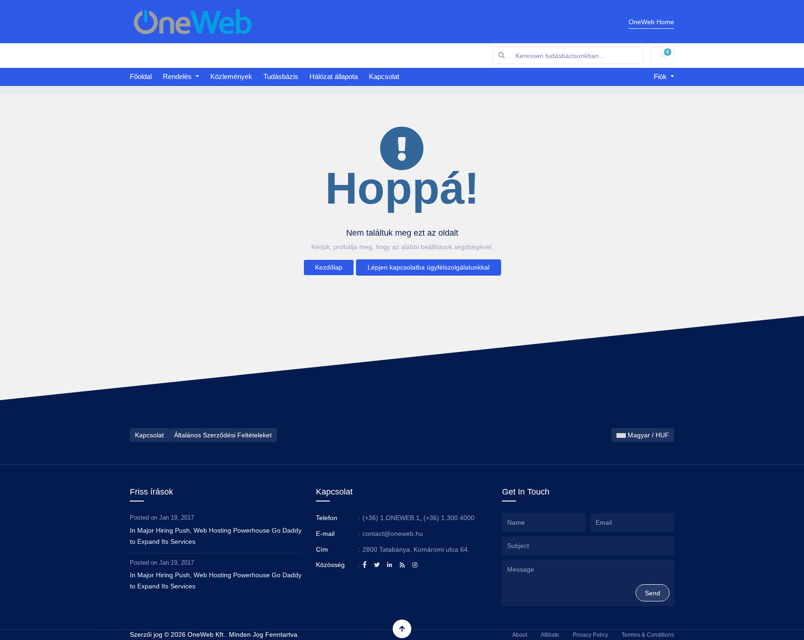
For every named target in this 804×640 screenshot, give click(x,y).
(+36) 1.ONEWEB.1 (391, 517)
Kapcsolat (384, 76)
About (519, 635)
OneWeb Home (651, 22)
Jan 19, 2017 (176, 517)
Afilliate (550, 635)
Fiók (661, 76)
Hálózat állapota (333, 76)
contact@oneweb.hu (392, 533)
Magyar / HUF (647, 435)
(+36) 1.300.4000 (449, 517)
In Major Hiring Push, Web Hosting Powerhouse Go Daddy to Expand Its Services (216, 536)
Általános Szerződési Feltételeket (223, 435)
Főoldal (141, 76)
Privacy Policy (590, 635)
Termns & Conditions (648, 635)
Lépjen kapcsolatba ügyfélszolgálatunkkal (428, 267)
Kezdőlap (328, 267)
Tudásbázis (280, 76)
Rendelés (178, 76)
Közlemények (231, 76)
